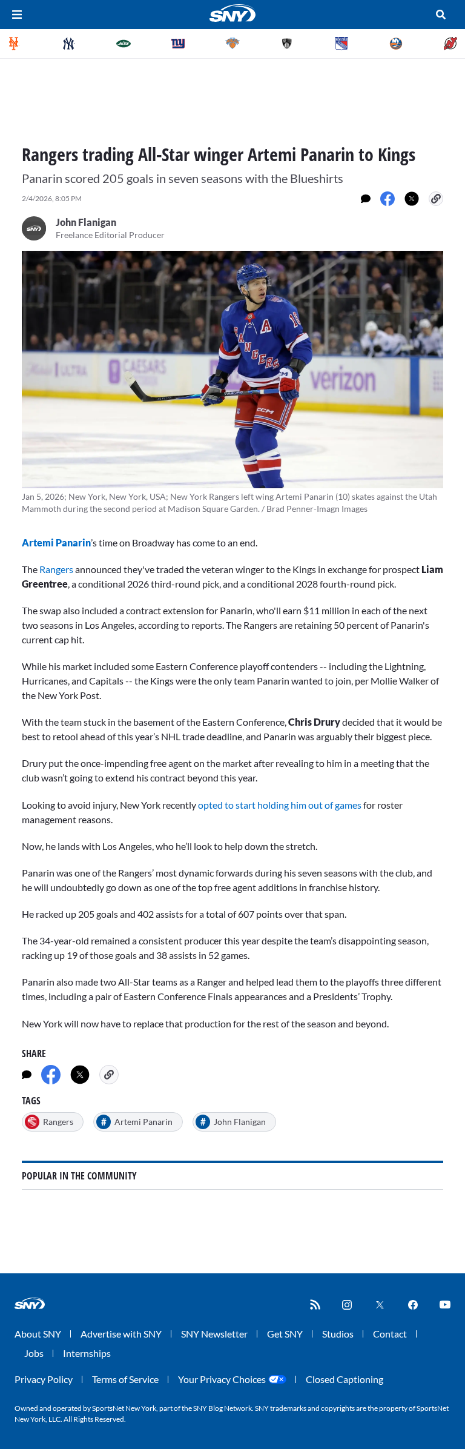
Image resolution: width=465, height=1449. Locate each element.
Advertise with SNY (121, 1333)
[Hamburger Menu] (17, 14)
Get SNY (285, 1333)
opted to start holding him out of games (279, 805)
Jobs (34, 1353)
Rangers (57, 569)
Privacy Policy (44, 1379)
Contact (390, 1333)
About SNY (38, 1333)
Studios (338, 1333)
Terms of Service (125, 1379)
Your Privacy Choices (222, 1379)
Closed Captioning (344, 1379)
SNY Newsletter (214, 1333)
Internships (87, 1353)
